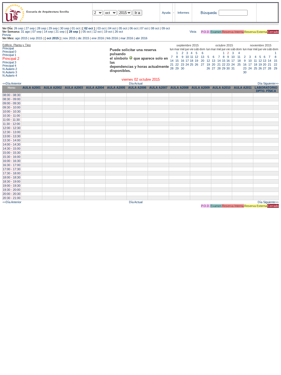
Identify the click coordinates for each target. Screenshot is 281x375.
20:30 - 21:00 (11, 198)
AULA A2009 (201, 87)
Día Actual (135, 83)
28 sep (41, 28)
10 (187, 56)
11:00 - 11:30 (11, 119)
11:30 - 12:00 (11, 123)
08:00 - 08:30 (11, 95)
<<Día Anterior (11, 83)
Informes (183, 12)
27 (202, 64)
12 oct (97, 31)
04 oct (112, 28)
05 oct (123, 28)
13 (202, 56)
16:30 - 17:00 (11, 165)
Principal (8, 48)
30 (182, 68)
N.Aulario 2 (9, 69)
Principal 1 (9, 55)
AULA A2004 (95, 87)
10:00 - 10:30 (11, 111)
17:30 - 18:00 (11, 173)
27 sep (30, 28)
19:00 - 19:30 (11, 185)
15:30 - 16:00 (11, 156)
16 (182, 60)
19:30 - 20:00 (11, 189)
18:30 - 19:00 (11, 181)
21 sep (59, 31)
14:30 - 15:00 (11, 148)
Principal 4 (9, 65)
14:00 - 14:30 (11, 144)
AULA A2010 (221, 87)
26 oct (119, 31)
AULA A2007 (158, 87)
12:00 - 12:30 (11, 128)
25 (191, 64)
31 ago (25, 31)
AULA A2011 (243, 87)
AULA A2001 (32, 87)
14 (171, 60)
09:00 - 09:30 (11, 103)
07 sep (36, 31)
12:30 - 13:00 (11, 132)
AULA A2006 (137, 87)
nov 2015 (69, 38)
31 (233, 68)
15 (177, 60)
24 (187, 64)
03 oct (101, 28)
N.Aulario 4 (9, 75)
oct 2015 (53, 38)
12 (196, 56)
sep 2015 (36, 38)
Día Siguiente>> (268, 83)
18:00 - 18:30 (11, 177)
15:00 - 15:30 (11, 152)
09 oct (166, 28)
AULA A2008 (179, 87)
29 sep (53, 28)
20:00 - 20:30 (11, 193)
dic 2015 (83, 38)
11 (191, 56)
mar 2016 (126, 38)
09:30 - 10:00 (11, 107)
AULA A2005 (116, 87)
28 (171, 68)
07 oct (144, 28)
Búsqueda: (209, 13)
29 (177, 68)
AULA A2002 (53, 87)
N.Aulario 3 (9, 72)
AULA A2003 (74, 87)
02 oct (88, 28)
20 (202, 60)
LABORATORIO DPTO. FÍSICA (266, 89)
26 (196, 64)
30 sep (64, 28)
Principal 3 (9, 62)
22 (177, 64)
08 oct (155, 28)
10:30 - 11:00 (11, 115)
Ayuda (166, 12)
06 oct (134, 28)
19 (196, 60)
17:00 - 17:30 (11, 169)
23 (182, 64)
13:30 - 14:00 (11, 140)
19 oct (108, 31)
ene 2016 (98, 38)
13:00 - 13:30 (11, 136)
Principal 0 (9, 51)
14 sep (48, 31)
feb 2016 (112, 38)
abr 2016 (141, 38)
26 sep (18, 28)
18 (191, 60)
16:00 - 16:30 (11, 161)
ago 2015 (21, 38)
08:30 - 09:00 (11, 99)
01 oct (76, 28)
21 (171, 64)
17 (187, 60)
